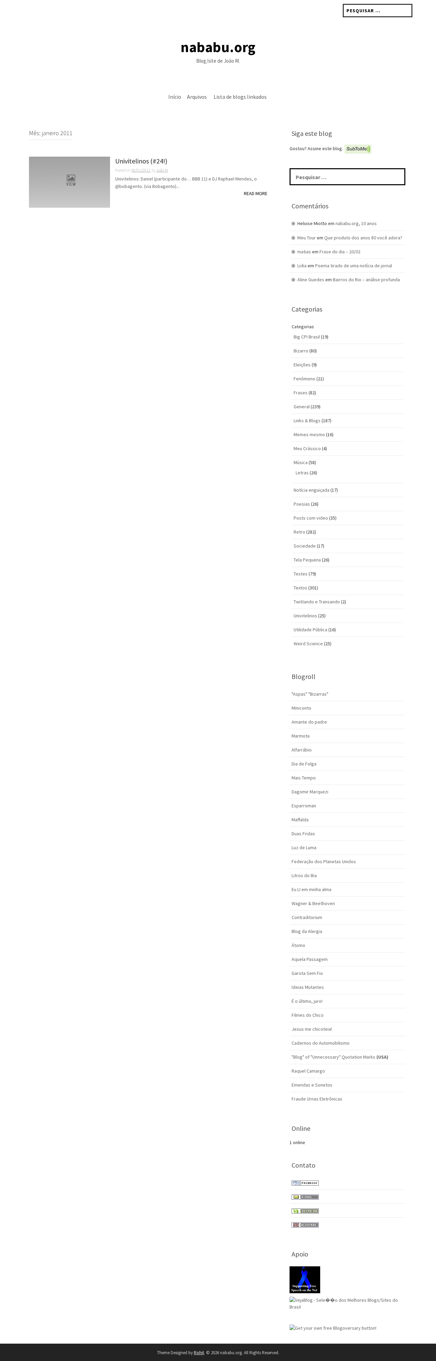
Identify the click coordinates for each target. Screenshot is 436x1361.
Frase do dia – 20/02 (340, 252)
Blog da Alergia (307, 931)
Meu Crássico (307, 448)
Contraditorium (307, 917)
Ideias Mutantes (308, 987)
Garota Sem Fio (307, 973)
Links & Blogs (307, 420)
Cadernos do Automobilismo (320, 1043)
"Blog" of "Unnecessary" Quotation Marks (340, 1057)
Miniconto (301, 708)
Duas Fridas (303, 833)
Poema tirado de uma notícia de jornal (353, 266)
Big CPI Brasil (307, 337)
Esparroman (304, 806)
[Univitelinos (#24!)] (69, 181)
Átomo (298, 945)
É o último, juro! (307, 1001)
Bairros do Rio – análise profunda (366, 279)
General (302, 406)
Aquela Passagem (310, 959)
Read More (255, 193)
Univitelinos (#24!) (141, 161)
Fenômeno (304, 379)
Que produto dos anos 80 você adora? (363, 238)
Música (301, 462)
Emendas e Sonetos (312, 1085)
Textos (300, 588)
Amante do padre (309, 722)
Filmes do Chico (308, 1015)
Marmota (301, 736)
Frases (301, 393)
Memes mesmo (309, 434)
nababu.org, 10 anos (356, 223)
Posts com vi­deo (311, 518)
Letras (302, 473)
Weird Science (308, 643)
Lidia (302, 266)
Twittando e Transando (317, 602)
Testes (301, 574)
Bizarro (301, 351)
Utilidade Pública (310, 630)
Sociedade (305, 546)
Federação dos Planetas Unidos (324, 861)
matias (304, 252)
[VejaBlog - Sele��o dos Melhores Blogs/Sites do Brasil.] (347, 1303)
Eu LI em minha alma (311, 889)
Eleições (302, 365)
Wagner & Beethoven (313, 903)
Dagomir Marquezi (310, 792)
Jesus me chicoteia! (312, 1029)
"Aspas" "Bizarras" (310, 694)
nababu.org (218, 47)
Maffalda (300, 820)
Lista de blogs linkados (240, 96)
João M (162, 170)
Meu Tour (306, 238)
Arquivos (197, 96)
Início (174, 96)
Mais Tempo (304, 778)
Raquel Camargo (308, 1071)
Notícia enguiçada (311, 490)
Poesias (302, 504)
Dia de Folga (304, 764)
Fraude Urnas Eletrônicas (317, 1099)
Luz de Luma (304, 847)
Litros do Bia (304, 875)
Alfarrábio (302, 750)
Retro (299, 532)
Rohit (199, 1353)
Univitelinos (305, 616)
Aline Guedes (310, 279)
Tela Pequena (307, 560)
